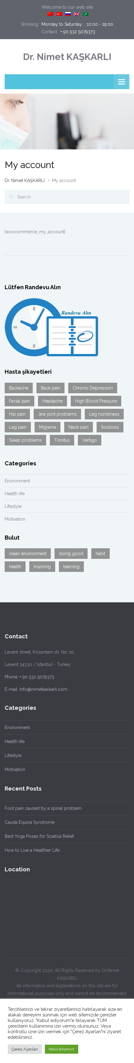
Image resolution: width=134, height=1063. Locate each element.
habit (100, 553)
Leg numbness (104, 414)
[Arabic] (85, 14)
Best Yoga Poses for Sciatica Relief (39, 836)
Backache (18, 388)
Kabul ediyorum (61, 1049)
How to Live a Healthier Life (32, 850)
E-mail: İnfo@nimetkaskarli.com (36, 689)
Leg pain (17, 427)
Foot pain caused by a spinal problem (43, 808)
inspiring (42, 566)
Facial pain (19, 401)
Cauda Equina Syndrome (30, 822)
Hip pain (17, 414)
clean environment (27, 553)
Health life (15, 493)
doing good (71, 553)
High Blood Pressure (96, 401)
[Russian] (68, 14)
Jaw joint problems (57, 414)
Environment (17, 480)
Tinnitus (62, 440)
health (15, 566)
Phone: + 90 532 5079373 (29, 676)
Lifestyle (13, 506)
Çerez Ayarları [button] (25, 1049)
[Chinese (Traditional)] (50, 14)
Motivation (15, 519)
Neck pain (79, 427)
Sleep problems (25, 440)
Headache (52, 401)
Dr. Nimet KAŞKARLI (67, 56)
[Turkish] (59, 14)
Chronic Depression (93, 388)
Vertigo (89, 440)
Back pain (50, 388)
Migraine (47, 427)
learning (71, 566)
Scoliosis (110, 427)
